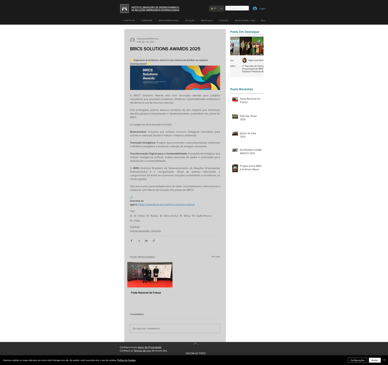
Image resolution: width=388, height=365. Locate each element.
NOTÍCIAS (135, 226)
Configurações (358, 360)
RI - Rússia (152, 215)
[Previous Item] (235, 46)
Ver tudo (215, 256)
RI (131, 215)
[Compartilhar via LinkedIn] (146, 240)
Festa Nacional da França (146, 292)
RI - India (135, 220)
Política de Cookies (126, 360)
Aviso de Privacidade (149, 347)
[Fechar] (384, 360)
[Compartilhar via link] (153, 240)
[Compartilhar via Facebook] (131, 240)
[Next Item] (258, 46)
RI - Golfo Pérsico (202, 215)
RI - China (139, 215)
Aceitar (374, 360)
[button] (190, 20)
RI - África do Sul (169, 215)
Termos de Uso (142, 350)
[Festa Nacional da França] (149, 274)
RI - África (185, 215)
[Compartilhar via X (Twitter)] (138, 240)
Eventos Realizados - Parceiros (145, 230)
